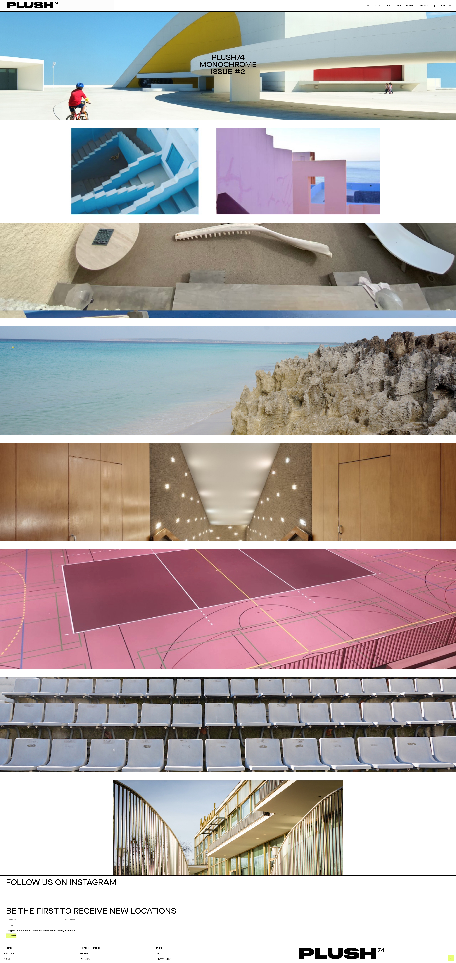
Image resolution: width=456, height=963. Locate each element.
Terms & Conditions (32, 930)
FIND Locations (374, 5)
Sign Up (410, 5)
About (7, 959)
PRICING (84, 953)
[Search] (433, 5)
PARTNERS (85, 959)
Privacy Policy (163, 959)
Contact (423, 5)
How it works (393, 5)
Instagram (9, 953)
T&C (158, 953)
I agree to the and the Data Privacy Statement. (42, 930)
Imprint (160, 948)
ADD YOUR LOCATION (90, 948)
